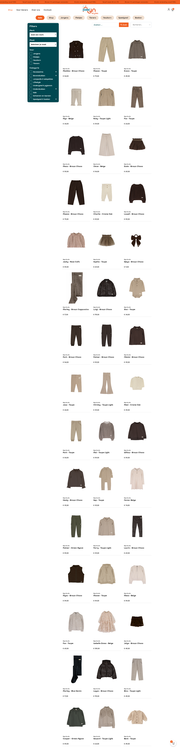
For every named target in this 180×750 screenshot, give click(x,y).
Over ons (36, 10)
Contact (48, 10)
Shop (10, 10)
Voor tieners (22, 10)
